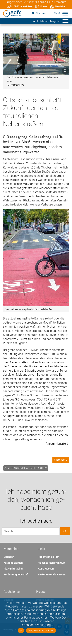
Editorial (59, 460)
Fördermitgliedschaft (16, 574)
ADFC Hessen (46, 568)
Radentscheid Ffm (48, 556)
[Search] (65, 531)
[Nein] (67, 617)
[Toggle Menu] (65, 13)
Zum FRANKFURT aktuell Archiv (25, 468)
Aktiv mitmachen (13, 568)
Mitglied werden (13, 562)
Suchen (41, 13)
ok (21, 630)
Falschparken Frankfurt (51, 562)
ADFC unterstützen (23, 6)
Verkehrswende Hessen (52, 574)
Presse (43, 6)
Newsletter (60, 6)
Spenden (9, 556)
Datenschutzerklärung (41, 630)
